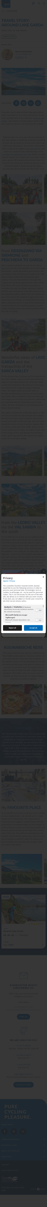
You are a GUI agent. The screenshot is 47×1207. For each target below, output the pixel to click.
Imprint (5, 581)
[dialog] (23, 603)
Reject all (12, 628)
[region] (23, 614)
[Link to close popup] (43, 577)
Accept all (33, 628)
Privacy (12, 581)
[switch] (39, 610)
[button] (37, 610)
